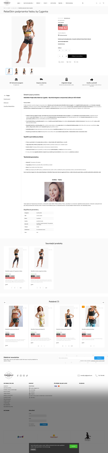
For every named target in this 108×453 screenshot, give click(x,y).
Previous (5, 302)
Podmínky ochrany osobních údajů (10, 389)
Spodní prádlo (39, 213)
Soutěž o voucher (7, 401)
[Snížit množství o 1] (59, 56)
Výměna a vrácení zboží (8, 395)
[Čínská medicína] (54, 437)
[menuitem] (19, 3)
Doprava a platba (7, 391)
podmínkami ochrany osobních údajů (97, 360)
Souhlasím (73, 446)
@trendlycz (27, 376)
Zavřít (98, 66)
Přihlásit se (99, 358)
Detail (6, 284)
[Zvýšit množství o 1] (66, 56)
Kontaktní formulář (7, 397)
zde (49, 447)
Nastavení (33, 449)
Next (103, 302)
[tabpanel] (16, 267)
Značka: (61, 22)
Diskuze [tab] (6, 103)
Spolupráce (6, 386)
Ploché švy (28, 131)
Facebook (18, 376)
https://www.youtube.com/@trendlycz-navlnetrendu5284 (24, 376)
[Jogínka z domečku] (87, 437)
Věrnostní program (7, 399)
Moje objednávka (7, 404)
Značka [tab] (9, 106)
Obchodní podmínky (7, 388)
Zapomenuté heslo (32, 425)
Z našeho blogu (6, 403)
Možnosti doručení (63, 35)
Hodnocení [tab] (7, 99)
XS (38, 346)
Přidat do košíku (77, 56)
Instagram (21, 376)
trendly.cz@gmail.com (86, 375)
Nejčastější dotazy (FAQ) (8, 406)
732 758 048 (101, 375)
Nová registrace (31, 424)
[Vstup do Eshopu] (20, 437)
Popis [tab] (8, 96)
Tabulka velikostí (7, 393)
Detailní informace (61, 44)
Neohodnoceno (67, 18)
